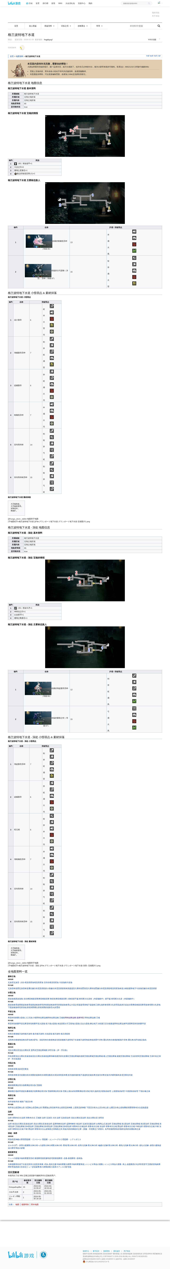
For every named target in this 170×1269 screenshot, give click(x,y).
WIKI (60, 3)
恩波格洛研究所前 (39, 1005)
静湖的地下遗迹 (79, 1075)
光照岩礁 (60, 1040)
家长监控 (116, 1251)
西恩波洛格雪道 (25, 1005)
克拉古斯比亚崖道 (22, 1056)
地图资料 (19, 56)
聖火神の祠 (48, 1145)
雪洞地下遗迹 (88, 1005)
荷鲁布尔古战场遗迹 (139, 1107)
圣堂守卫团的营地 (149, 1164)
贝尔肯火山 (94, 1107)
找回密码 (106, 1251)
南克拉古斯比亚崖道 (38, 1056)
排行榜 (45, 3)
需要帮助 (25, 1204)
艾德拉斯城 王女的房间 (130, 1056)
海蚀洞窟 (93, 1040)
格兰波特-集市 (31, 1034)
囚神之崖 (136, 1129)
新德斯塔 (38, 1158)
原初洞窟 (30, 1007)
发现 (53, 3)
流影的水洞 (51, 1075)
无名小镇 (32, 1018)
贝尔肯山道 (117, 1107)
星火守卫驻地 (68, 1024)
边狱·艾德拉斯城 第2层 (135, 1124)
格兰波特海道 (84, 1040)
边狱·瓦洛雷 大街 (49, 1118)
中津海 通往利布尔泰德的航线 (109, 1040)
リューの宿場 (13, 1158)
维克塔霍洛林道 (116, 988)
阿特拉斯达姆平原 (121, 1024)
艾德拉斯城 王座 (146, 1056)
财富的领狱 (119, 1129)
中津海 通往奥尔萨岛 (130, 1040)
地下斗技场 (137, 988)
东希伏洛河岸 (97, 1075)
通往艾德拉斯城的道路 (75, 1056)
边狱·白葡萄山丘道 (99, 1124)
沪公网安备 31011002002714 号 (97, 1262)
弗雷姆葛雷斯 (32, 999)
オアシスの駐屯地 (63, 1167)
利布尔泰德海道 (49, 1040)
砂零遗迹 (21, 1091)
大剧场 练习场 (45, 1024)
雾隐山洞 (48, 1107)
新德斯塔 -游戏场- (75, 1158)
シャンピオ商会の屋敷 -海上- (115, 1164)
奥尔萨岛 (26, 1040)
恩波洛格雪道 (13, 1005)
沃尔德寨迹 (109, 1024)
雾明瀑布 (116, 1075)
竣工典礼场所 (99, 1005)
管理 (98, 26)
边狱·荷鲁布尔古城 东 (92, 1126)
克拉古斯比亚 (13, 1050)
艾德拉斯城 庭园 (114, 1056)
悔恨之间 (51, 1129)
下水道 (24, 1164)
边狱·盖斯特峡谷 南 (70, 1124)
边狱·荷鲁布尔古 (15, 1118)
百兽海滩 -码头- (42, 1164)
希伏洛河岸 (107, 1075)
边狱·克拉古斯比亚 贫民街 (93, 1118)
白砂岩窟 (74, 1091)
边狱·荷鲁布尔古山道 (39, 1129)
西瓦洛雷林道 (22, 988)
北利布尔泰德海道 (15, 1040)
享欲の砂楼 (20, 1148)
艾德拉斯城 (89, 1056)
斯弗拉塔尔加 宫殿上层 (60, 1091)
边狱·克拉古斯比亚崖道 (38, 1124)
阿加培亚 (11, 1139)
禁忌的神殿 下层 (83, 1107)
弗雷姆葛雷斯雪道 (140, 1005)
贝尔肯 (30, 1101)
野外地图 (35, 1204)
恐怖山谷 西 (39, 1107)
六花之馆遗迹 (76, 1005)
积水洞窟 (43, 1075)
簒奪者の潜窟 (41, 1167)
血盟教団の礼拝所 (134, 1164)
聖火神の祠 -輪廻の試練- (98, 1145)
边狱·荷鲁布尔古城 (75, 1126)
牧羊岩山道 (12, 1107)
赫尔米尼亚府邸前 (58, 988)
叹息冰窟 (129, 1005)
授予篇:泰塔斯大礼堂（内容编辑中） (120, 999)
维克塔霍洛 (29, 982)
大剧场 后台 (79, 1024)
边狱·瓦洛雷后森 (85, 1124)
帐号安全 (96, 1251)
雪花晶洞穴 (120, 1005)
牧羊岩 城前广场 (20, 1101)
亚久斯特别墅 (91, 988)
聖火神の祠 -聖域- (60, 1145)
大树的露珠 (128, 988)
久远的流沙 (97, 1091)
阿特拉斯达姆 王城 (92, 1018)
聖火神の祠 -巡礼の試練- (139, 1145)
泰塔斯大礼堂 (110, 1005)
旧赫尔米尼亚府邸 (149, 988)
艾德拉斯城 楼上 (100, 1056)
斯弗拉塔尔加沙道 (85, 1091)
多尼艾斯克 (23, 1069)
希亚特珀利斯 (13, 1018)
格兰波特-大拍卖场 (44, 1034)
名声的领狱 (109, 1129)
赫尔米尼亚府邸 (103, 988)
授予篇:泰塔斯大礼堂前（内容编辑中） (89, 999)
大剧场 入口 (24, 1018)
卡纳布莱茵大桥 (62, 1164)
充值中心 (81, 3)
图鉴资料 (48, 26)
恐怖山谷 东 (22, 1107)
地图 (17, 1204)
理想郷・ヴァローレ (33, 1139)
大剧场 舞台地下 (90, 1024)
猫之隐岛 (142, 1040)
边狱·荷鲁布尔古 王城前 (32, 1118)
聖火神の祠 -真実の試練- (77, 1145)
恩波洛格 (11, 999)
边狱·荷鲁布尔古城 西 (110, 1126)
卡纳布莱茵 (23, 1158)
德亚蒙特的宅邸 (48, 1158)
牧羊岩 (11, 1101)
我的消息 (155, 13)
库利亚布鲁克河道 (15, 1075)
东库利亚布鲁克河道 (64, 1075)
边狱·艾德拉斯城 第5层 (39, 1126)
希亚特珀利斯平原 (15, 1024)
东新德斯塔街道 (14, 1164)
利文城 (89, 1075)
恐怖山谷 (31, 1107)
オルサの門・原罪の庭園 (18, 1145)
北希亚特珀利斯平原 (31, 1024)
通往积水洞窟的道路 (31, 1075)
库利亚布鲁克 (13, 1069)
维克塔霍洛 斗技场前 (58, 982)
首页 (37, 3)
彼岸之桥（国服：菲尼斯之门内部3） (89, 1129)
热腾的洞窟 (126, 1107)
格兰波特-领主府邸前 (61, 1034)
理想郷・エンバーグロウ (52, 1139)
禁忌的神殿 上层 (69, 1107)
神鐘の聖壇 (20, 1139)
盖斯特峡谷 (51, 1056)
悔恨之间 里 (60, 1129)
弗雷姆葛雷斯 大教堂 (64, 999)
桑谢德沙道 (12, 1091)
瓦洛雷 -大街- (19, 982)
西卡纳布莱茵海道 (76, 1164)
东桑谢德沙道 (30, 1091)
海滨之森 (52, 1164)
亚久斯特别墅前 (79, 988)
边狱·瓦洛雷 (62, 1118)
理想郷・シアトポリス (71, 1139)
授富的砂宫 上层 (109, 1091)
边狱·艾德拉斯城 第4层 (20, 1126)
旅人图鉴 (33, 26)
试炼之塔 (65, 26)
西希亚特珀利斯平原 (137, 1024)
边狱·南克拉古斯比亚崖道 (18, 1124)
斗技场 (69, 982)
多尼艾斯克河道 (126, 1075)
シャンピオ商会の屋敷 (93, 1164)
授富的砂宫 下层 (136, 1091)
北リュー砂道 (30, 1167)
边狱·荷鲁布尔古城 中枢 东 (150, 1126)
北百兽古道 (31, 1164)
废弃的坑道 (61, 1056)
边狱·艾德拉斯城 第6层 (58, 1126)
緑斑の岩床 (51, 1167)
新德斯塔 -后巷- (61, 1158)
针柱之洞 (157, 1056)
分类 (10, 1204)
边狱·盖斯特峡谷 (55, 1124)
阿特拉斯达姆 (42, 1018)
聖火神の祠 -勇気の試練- (118, 1145)
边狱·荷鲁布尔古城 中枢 (129, 1126)
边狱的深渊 (128, 1129)
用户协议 (127, 1251)
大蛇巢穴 (101, 1024)
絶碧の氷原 (20, 1167)
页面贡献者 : (12, 47)
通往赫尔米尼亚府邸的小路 (39, 988)
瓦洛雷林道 (12, 988)
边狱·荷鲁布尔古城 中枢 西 (19, 1129)
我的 (90, 3)
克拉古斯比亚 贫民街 (27, 1050)
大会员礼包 (70, 3)
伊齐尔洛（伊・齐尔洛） (58, 1050)
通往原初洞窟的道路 (42, 1007)
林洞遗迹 (69, 988)
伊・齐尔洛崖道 (14, 1059)
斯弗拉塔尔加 (19, 1085)
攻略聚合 (82, 26)
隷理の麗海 (154, 1145)
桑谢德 (11, 1085)
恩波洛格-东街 (21, 999)
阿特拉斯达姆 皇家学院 (74, 1018)
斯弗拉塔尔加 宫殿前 (33, 1085)
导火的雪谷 (55, 1007)
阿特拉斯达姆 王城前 (56, 1018)
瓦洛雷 (11, 982)
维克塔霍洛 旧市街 (41, 982)
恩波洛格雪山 (65, 1005)
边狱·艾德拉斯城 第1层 (116, 1124)
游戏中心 (86, 1251)
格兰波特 (21, 1034)
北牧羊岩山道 (57, 1107)
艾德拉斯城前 (42, 1050)
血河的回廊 (69, 1129)
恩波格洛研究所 (53, 1005)
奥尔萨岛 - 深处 (36, 1040)
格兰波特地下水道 (71, 1040)
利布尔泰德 (12, 1034)
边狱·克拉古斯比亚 (74, 1118)
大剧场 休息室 (57, 1024)
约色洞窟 (11, 1056)
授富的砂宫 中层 (122, 1091)
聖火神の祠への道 (35, 1145)
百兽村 (31, 1158)
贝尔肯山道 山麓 (106, 1107)
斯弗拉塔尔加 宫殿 (43, 1091)
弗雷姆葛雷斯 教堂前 (47, 999)
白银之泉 (146, 1091)
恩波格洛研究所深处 (18, 1007)
